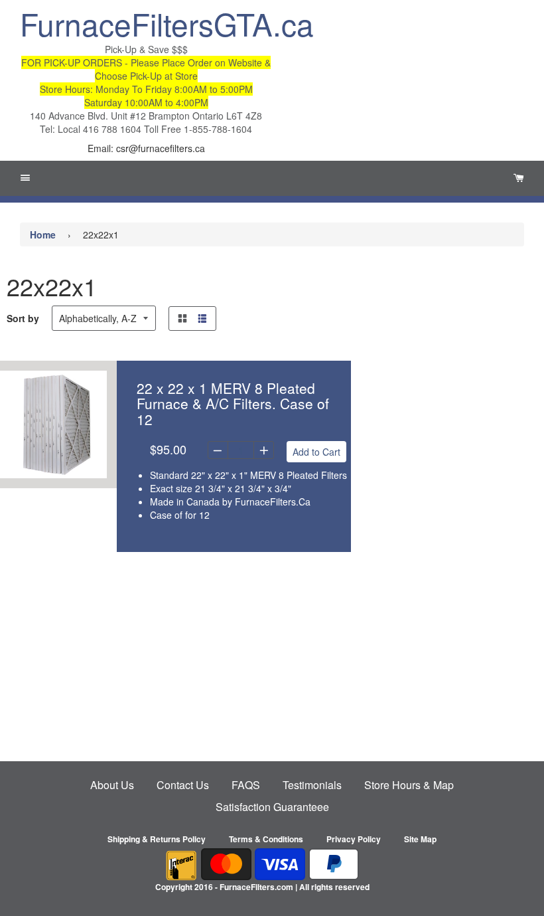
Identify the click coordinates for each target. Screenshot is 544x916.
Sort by (23, 318)
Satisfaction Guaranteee (272, 806)
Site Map (420, 839)
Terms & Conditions (266, 839)
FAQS (246, 784)
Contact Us (183, 784)
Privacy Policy (353, 839)
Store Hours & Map (409, 784)
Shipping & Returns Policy (156, 839)
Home (43, 234)
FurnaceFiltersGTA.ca (146, 23)
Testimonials (312, 784)
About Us (112, 784)
